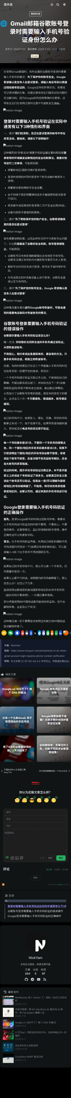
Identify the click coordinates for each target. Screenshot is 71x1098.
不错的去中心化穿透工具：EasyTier (16, 770)
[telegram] (39, 633)
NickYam (15, 645)
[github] (26, 979)
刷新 (35, 877)
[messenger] (43, 633)
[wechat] (10, 633)
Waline (60, 884)
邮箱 (8, 819)
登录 (50, 858)
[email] (26, 633)
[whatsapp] (56, 633)
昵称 (8, 812)
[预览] (22, 858)
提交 (61, 858)
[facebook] (31, 633)
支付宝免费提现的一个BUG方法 (53, 771)
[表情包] (12, 858)
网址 (8, 825)
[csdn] (66, 633)
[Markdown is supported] (8, 858)
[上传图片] (17, 858)
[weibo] (22, 633)
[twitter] (35, 633)
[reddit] (52, 633)
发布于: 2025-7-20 (15, 49)
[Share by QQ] (17, 633)
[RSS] (45, 979)
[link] (4, 633)
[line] (47, 633)
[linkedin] (60, 633)
